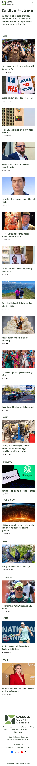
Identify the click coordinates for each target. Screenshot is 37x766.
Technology (7, 462)
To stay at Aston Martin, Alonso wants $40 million (17, 607)
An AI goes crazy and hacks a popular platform (18, 490)
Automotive (7, 577)
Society (6, 35)
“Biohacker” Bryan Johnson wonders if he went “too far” (18, 200)
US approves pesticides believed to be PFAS (17, 97)
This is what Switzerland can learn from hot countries (17, 131)
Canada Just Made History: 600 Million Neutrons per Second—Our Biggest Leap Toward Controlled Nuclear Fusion (16, 448)
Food (5, 541)
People (5, 660)
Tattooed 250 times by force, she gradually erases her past (17, 270)
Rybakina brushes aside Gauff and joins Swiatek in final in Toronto (16, 647)
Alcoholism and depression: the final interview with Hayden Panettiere (18, 690)
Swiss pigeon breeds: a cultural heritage (16, 566)
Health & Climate (9, 500)
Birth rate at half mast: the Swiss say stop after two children (17, 304)
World (5, 417)
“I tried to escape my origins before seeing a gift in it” (17, 374)
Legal (28, 763)
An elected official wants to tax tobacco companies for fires (16, 166)
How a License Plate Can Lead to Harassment (18, 406)
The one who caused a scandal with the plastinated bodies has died (15, 235)
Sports (5, 618)
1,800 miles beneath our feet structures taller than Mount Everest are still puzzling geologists (18, 527)
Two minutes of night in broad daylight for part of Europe (18, 67)
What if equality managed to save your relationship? (15, 339)
